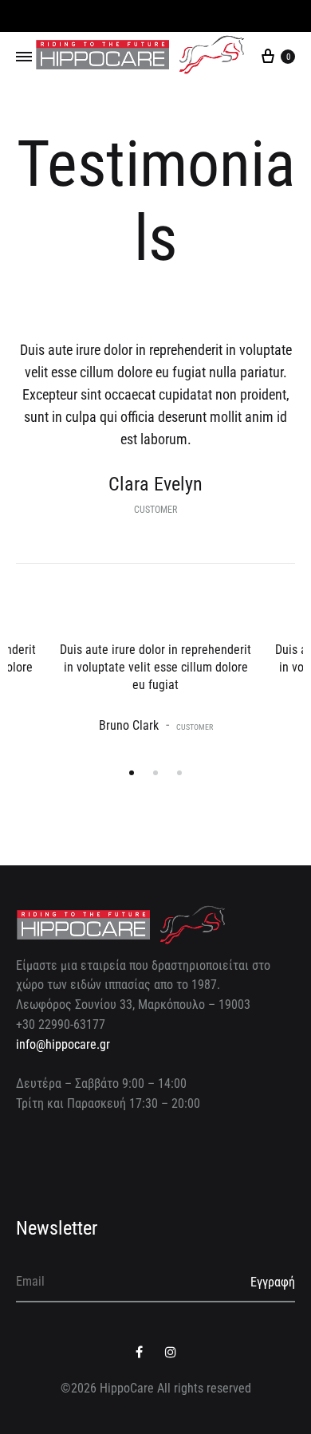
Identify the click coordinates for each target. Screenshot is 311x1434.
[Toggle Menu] (24, 57)
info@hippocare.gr (63, 1044)
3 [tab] (179, 773)
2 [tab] (155, 773)
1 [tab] (132, 773)
